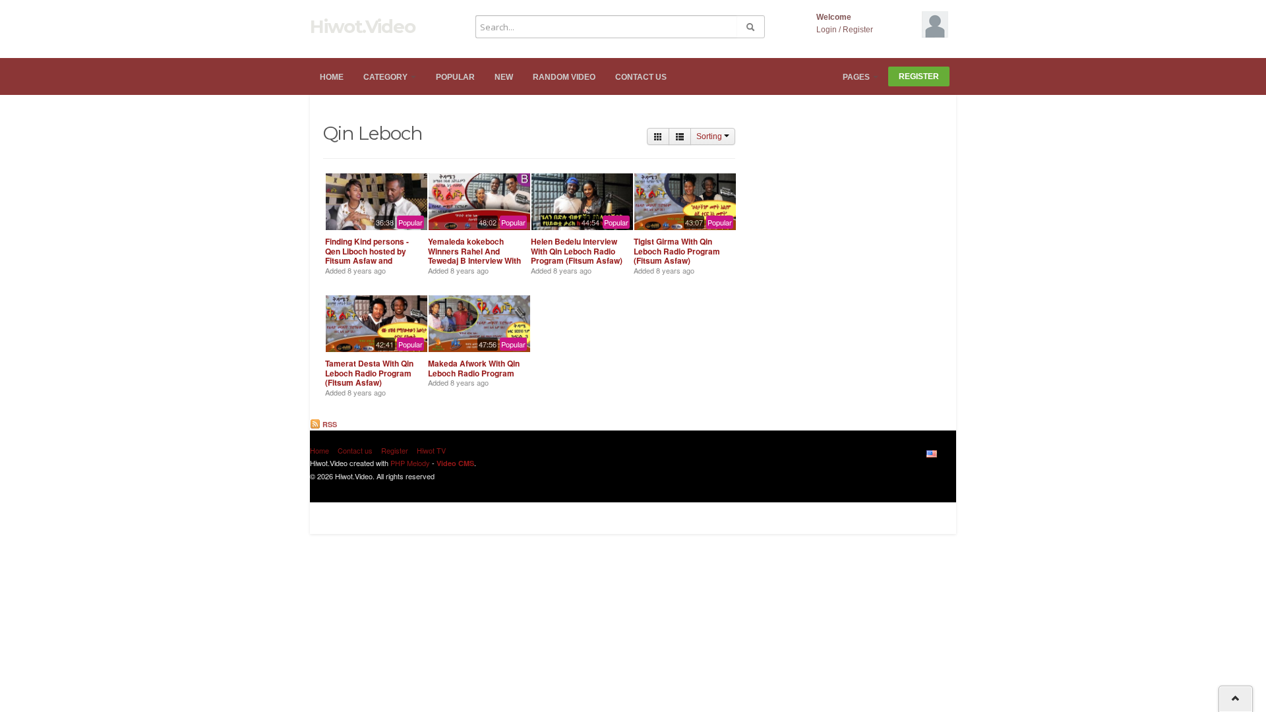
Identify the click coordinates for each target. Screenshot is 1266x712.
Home (332, 77)
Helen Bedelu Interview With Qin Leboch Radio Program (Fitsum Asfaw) (576, 250)
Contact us (641, 77)
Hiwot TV (431, 450)
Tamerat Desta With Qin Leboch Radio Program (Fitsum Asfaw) (369, 372)
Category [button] (386, 77)
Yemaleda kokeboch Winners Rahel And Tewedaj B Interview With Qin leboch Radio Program (474, 260)
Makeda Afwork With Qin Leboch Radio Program (474, 367)
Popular (455, 77)
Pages (857, 77)
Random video (564, 77)
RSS (328, 424)
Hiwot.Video (362, 26)
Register (858, 29)
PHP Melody (410, 463)
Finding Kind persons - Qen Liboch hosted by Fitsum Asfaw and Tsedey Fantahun (367, 255)
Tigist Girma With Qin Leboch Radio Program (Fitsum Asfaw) (677, 250)
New (504, 77)
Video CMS (455, 463)
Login (826, 29)
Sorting (710, 136)
